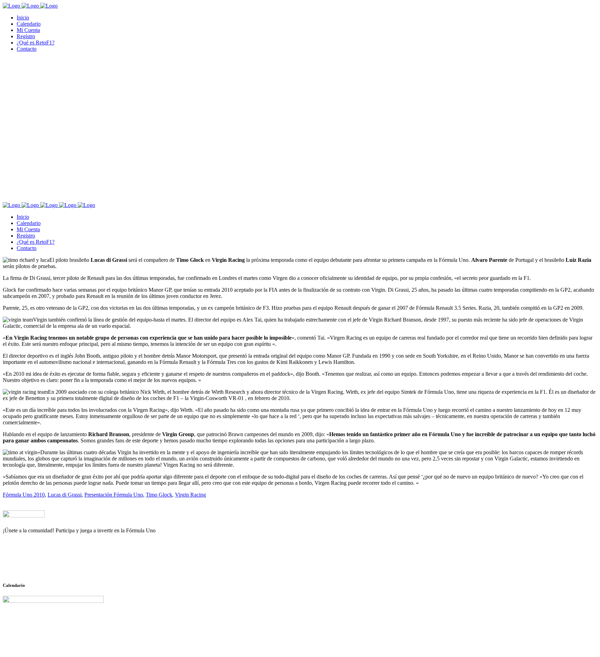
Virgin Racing (190, 495)
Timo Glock (159, 495)
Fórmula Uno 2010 (24, 495)
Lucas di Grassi (65, 495)
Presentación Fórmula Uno (113, 495)
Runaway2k (36, 564)
